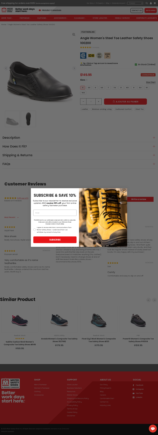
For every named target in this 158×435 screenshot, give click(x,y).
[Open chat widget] (153, 429)
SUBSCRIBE (55, 239)
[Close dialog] (124, 190)
